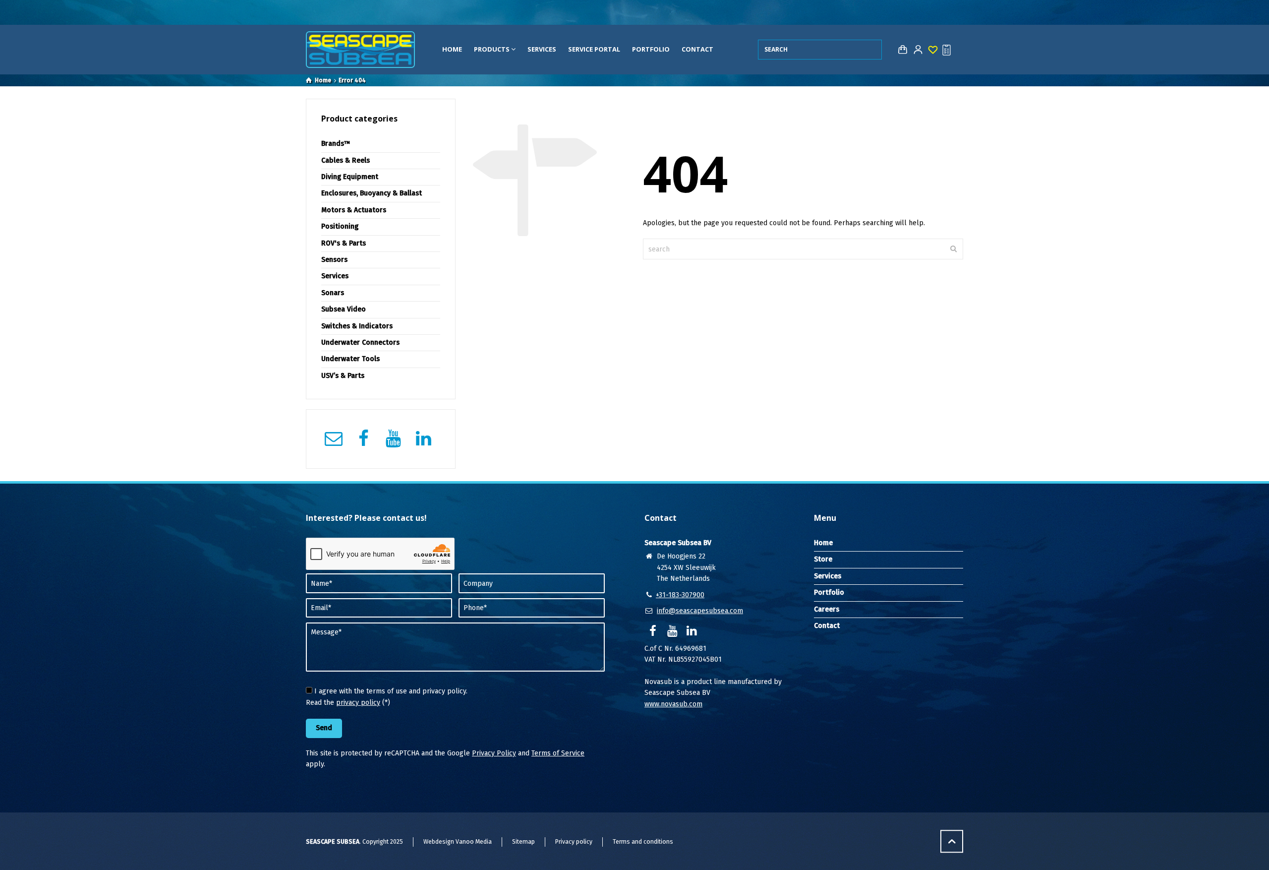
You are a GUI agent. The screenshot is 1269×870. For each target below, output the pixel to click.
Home (452, 49)
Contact (697, 49)
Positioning (339, 226)
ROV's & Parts (343, 243)
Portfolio (651, 49)
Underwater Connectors (360, 342)
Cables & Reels (345, 160)
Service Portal (594, 49)
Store (823, 559)
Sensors (334, 259)
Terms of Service (557, 753)
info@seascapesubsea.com (700, 611)
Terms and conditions (643, 841)
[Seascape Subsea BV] (360, 49)
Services (541, 49)
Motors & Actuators (353, 210)
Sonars (332, 293)
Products (492, 49)
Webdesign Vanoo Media (457, 841)
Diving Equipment (349, 177)
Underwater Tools (350, 359)
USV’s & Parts (342, 376)
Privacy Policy (494, 753)
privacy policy (358, 702)
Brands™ (335, 143)
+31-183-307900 (680, 595)
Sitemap (523, 841)
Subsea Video (343, 309)
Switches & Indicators (357, 326)
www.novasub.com (673, 704)
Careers (826, 609)
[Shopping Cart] (900, 49)
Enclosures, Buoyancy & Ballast (371, 193)
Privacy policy (573, 841)
